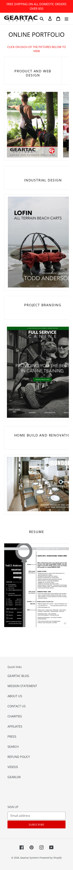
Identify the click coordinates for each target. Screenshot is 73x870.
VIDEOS (12, 767)
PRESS (11, 736)
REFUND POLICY (18, 757)
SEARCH (13, 747)
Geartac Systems (29, 857)
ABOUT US (14, 696)
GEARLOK (14, 777)
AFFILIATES (14, 726)
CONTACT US (16, 706)
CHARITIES (14, 716)
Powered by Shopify (50, 857)
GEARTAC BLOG (18, 676)
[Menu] (66, 18)
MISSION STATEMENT (22, 686)
